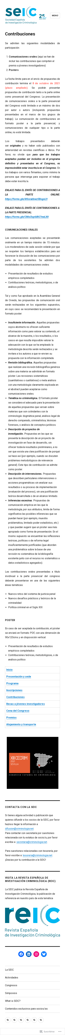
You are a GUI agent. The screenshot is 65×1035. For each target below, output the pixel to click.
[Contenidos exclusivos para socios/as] (41, 1020)
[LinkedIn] (29, 954)
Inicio (9, 669)
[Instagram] (36, 954)
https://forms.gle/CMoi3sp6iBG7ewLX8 (27, 216)
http (7, 199)
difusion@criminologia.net (19, 828)
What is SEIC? (13, 1000)
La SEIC (9, 969)
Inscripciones (14, 690)
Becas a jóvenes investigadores (25, 703)
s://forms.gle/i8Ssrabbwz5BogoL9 (28, 199)
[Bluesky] (44, 954)
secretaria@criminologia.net (31, 842)
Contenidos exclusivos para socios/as (26, 1008)
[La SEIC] (8, 1020)
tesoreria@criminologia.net (37, 855)
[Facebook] (21, 954)
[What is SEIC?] (34, 1020)
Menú (55, 15)
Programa (12, 683)
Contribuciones (15, 697)
